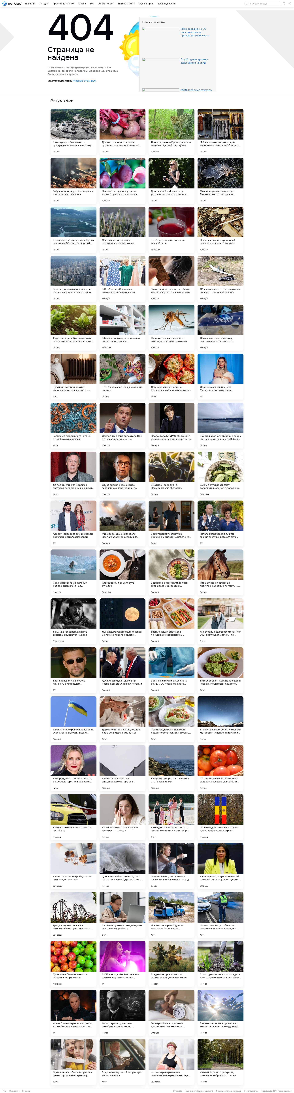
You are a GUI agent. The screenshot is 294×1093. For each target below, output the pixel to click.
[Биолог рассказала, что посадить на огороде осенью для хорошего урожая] (220, 964)
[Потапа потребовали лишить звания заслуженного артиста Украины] (220, 523)
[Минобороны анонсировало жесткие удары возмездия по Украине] (122, 523)
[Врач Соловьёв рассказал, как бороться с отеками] (122, 817)
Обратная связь (251, 1091)
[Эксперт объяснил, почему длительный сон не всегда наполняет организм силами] (171, 1013)
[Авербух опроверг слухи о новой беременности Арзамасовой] (73, 523)
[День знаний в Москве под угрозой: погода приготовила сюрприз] (171, 181)
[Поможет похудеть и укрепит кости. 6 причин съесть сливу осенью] (122, 181)
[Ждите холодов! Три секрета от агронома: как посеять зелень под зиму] (73, 328)
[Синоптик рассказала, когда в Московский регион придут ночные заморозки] (220, 181)
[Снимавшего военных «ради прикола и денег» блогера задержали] (220, 328)
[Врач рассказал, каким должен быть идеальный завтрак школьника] (171, 572)
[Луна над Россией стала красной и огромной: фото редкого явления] (122, 621)
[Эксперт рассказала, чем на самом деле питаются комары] (171, 328)
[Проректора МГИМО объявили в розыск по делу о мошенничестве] (171, 426)
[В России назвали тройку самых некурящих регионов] (73, 866)
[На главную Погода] (14, 3)
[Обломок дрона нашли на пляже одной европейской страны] (220, 817)
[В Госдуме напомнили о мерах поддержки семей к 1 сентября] (171, 817)
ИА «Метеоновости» (282, 1091)
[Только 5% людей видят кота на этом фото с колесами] (73, 426)
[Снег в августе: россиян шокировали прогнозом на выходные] (122, 230)
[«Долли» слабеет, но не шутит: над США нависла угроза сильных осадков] (122, 866)
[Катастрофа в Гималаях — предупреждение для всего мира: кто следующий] (73, 132)
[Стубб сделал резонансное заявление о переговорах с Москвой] (122, 474)
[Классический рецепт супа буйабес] (122, 572)
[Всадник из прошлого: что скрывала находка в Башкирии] (171, 964)
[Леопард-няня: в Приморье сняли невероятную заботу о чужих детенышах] (171, 132)
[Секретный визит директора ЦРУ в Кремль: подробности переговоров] (122, 426)
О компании (14, 1091)
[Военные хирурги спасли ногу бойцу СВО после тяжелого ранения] (171, 670)
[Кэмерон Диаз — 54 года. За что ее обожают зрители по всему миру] (73, 768)
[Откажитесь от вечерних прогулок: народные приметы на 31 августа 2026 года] (220, 572)
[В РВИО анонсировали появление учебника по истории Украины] (73, 719)
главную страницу (84, 80)
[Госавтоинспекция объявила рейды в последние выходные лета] (220, 915)
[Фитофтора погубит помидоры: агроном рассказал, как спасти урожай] (220, 768)
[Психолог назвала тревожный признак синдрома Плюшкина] (220, 230)
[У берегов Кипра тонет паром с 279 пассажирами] (171, 768)
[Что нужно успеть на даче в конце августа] (122, 377)
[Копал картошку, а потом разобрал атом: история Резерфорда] (122, 1013)
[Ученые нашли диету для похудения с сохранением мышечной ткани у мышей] (171, 621)
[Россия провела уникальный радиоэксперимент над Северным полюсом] (73, 572)
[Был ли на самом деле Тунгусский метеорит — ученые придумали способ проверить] (220, 719)
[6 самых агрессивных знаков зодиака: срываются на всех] (73, 621)
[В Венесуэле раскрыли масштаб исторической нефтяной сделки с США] (220, 866)
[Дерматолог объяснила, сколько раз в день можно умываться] (122, 719)
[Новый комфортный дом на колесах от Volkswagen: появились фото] (171, 915)
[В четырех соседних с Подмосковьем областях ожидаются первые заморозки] (171, 474)
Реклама (26, 1091)
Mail (5, 1091)
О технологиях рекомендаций (228, 1091)
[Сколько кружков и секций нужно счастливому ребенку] (122, 915)
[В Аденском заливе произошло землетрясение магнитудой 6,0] (220, 1013)
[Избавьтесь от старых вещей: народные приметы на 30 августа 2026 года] (220, 132)
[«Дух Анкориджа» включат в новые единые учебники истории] (122, 670)
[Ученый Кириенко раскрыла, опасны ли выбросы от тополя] (220, 1062)
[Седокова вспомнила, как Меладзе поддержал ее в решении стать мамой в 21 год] (220, 377)
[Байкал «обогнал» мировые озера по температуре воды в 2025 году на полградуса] (220, 426)
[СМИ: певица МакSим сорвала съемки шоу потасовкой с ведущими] (122, 964)
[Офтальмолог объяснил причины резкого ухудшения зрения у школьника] (73, 1062)
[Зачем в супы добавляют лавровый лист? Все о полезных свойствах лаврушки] (220, 474)
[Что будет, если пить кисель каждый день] (171, 230)
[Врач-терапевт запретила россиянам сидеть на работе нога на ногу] (171, 523)
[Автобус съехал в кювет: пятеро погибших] (73, 817)
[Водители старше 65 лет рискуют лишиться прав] (122, 1062)
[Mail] (4, 3)
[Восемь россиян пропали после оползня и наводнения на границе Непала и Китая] (73, 279)
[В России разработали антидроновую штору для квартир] (122, 768)
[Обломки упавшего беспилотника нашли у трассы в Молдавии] (220, 279)
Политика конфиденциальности (199, 1091)
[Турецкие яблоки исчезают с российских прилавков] (73, 964)
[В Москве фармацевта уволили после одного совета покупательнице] (122, 328)
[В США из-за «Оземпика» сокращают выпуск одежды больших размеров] (122, 279)
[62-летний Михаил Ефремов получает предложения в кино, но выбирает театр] (73, 474)
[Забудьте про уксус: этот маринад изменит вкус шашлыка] (73, 181)
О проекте (177, 1091)
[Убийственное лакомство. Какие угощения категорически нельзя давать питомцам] (171, 279)
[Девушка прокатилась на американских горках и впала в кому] (73, 915)
